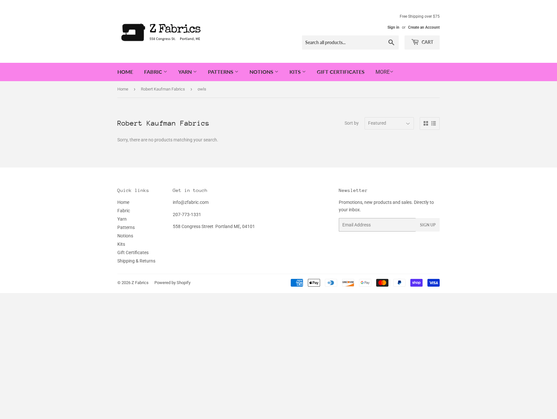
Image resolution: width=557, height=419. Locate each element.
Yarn (185, 72)
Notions (262, 72)
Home (125, 72)
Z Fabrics (140, 282)
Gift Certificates (341, 72)
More (383, 72)
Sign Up (427, 225)
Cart (427, 42)
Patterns (221, 72)
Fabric (153, 72)
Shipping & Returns (136, 260)
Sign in (393, 27)
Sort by (352, 123)
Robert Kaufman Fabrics (163, 89)
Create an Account (424, 27)
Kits (295, 72)
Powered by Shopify (172, 282)
